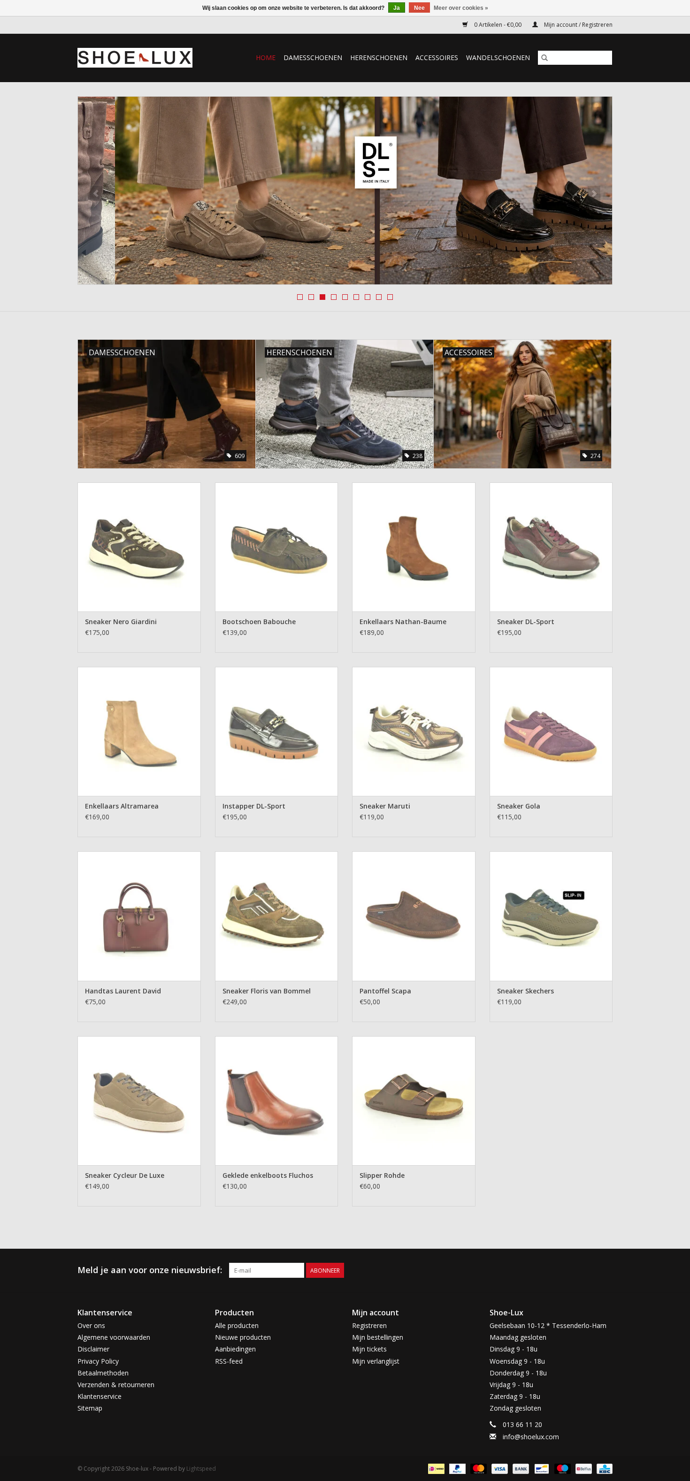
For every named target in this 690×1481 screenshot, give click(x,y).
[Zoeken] (544, 57)
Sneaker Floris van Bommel (266, 990)
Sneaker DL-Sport (525, 621)
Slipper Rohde (382, 1175)
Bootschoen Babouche (259, 621)
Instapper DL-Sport (253, 806)
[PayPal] (456, 1468)
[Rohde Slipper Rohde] (413, 1100)
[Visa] (498, 1468)
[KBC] (603, 1468)
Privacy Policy (98, 1361)
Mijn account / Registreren (578, 25)
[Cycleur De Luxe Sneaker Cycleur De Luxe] (139, 1100)
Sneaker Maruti (385, 806)
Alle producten (237, 1325)
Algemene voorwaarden (113, 1337)
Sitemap (89, 1408)
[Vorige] (96, 193)
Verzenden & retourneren (115, 1384)
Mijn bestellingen (377, 1337)
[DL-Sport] (345, 190)
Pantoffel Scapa (385, 990)
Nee (419, 8)
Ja (396, 8)
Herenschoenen (378, 57)
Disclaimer (93, 1348)
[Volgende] (594, 193)
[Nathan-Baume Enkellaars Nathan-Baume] (413, 546)
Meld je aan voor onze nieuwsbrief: (149, 1270)
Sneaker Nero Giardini (121, 621)
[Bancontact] (540, 1468)
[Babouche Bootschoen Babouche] (276, 546)
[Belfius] (582, 1468)
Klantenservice (99, 1396)
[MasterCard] (477, 1468)
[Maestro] (561, 1468)
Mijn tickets (369, 1348)
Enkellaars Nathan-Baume (403, 621)
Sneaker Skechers (525, 990)
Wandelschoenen (498, 57)
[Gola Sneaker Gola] (551, 731)
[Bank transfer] (519, 1468)
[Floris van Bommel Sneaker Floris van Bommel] (276, 915)
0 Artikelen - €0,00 (498, 25)
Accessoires (436, 57)
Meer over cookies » (461, 8)
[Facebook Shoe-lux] (588, 1270)
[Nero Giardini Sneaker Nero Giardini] (139, 546)
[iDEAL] (435, 1468)
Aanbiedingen (235, 1348)
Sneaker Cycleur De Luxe (124, 1175)
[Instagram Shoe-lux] (605, 1270)
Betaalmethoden (103, 1372)
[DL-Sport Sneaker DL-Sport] (551, 546)
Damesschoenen (313, 57)
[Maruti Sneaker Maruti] (413, 731)
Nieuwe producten (243, 1337)
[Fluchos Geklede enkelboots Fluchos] (276, 1100)
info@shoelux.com (531, 1436)
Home (266, 57)
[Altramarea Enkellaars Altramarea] (139, 731)
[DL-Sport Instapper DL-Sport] (276, 731)
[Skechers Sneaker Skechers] (551, 915)
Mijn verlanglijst (375, 1361)
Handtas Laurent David (123, 990)
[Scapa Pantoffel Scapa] (413, 915)
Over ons (91, 1325)
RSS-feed (229, 1361)
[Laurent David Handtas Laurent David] (139, 915)
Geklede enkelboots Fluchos (267, 1175)
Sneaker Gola (518, 806)
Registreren (369, 1325)
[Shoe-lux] (142, 58)
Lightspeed (201, 1469)
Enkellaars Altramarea (122, 806)
